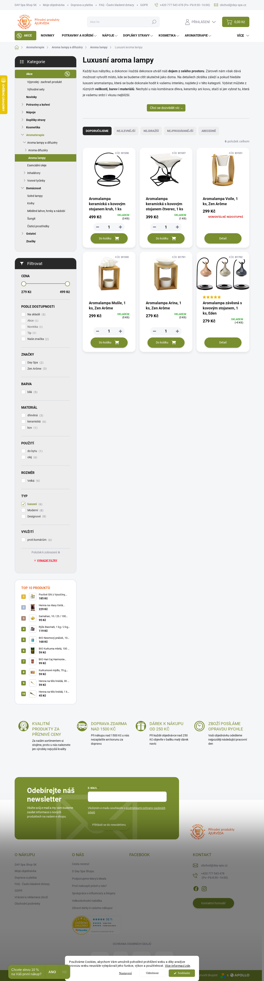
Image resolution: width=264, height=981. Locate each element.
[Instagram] (204, 888)
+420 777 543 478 (214, 875)
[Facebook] (196, 888)
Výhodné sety (36, 89)
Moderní (34, 510)
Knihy (30, 203)
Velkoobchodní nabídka (87, 900)
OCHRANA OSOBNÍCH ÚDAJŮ (132, 943)
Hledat (154, 22)
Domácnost (33, 188)
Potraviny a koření (38, 104)
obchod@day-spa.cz (214, 865)
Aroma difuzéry (38, 150)
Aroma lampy (37, 158)
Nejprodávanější (180, 131)
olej (31, 457)
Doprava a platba (82, 5)
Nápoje (31, 112)
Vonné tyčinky (36, 180)
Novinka (34, 327)
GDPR (144, 5)
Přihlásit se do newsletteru (109, 824)
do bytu (34, 451)
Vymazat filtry (47, 560)
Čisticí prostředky (38, 226)
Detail (222, 238)
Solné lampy (35, 196)
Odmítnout (152, 973)
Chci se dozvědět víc (164, 108)
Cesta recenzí (80, 864)
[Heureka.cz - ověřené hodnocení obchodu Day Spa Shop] (96, 925)
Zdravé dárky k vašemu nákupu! (92, 908)
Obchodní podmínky (27, 903)
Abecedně (209, 131)
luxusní (34, 504)
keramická (36, 421)
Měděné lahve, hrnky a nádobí (46, 211)
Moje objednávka (54, 5)
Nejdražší (151, 131)
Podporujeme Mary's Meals (89, 878)
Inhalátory (33, 173)
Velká (33, 481)
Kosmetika (33, 127)
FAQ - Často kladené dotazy (116, 5)
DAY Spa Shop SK (26, 5)
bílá (31, 392)
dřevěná (34, 415)
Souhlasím (184, 973)
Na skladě (35, 314)
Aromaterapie (35, 135)
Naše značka (37, 339)
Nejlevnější (126, 131)
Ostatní (31, 233)
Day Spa (34, 362)
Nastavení (125, 973)
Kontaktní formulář (213, 903)
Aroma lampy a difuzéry (42, 142)
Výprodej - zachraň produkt (44, 82)
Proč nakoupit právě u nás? (89, 886)
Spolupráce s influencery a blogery (94, 893)
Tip (31, 333)
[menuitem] (25, 35)
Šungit (31, 218)
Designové (36, 516)
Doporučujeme (97, 131)
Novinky (31, 97)
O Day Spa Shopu (83, 871)
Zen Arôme (36, 368)
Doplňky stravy (35, 120)
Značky (30, 241)
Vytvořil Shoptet (207, 975)
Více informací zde (177, 965)
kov (31, 428)
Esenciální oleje (36, 165)
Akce (29, 74)
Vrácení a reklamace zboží (31, 897)
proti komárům (39, 540)
